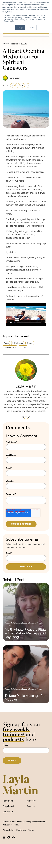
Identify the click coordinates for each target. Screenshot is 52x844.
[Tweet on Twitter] (23, 85)
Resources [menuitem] (8, 801)
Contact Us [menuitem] (8, 811)
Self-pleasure (17, 343)
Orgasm (30, 343)
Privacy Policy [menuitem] (8, 830)
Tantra (6, 43)
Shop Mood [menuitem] (8, 806)
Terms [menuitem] (31, 830)
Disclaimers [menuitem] (21, 830)
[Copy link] (28, 85)
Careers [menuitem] (31, 806)
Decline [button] (31, 28)
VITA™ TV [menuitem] (31, 801)
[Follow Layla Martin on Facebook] (23, 417)
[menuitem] (4, 837)
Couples (23, 347)
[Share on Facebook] (17, 85)
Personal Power (10, 347)
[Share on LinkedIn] (12, 85)
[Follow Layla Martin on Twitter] (29, 417)
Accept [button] (20, 28)
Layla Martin (26, 386)
